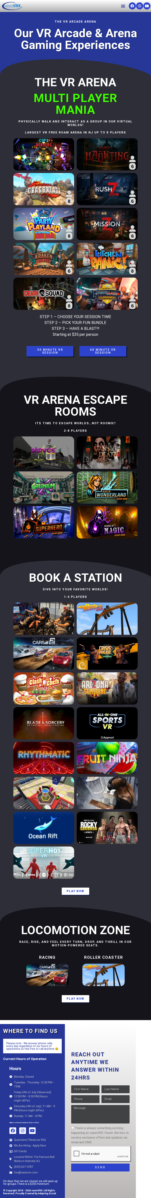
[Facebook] (132, 5)
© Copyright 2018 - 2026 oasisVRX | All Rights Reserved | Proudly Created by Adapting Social (29, 1192)
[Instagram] (139, 5)
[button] (123, 6)
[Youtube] (146, 5)
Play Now (75, 891)
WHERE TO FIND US (30, 1031)
